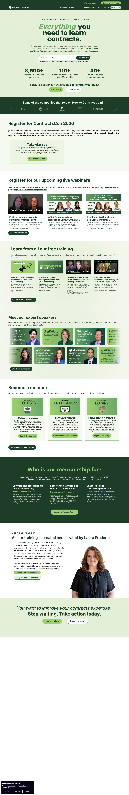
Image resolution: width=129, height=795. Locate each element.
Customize (17, 791)
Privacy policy (12, 786)
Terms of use (22, 786)
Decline (28, 791)
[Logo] (19, 7)
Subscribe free (83, 58)
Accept (7, 791)
